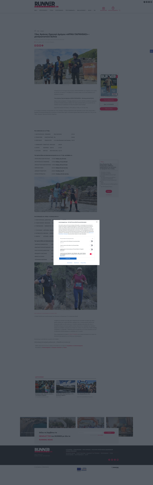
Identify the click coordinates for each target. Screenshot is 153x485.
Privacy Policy (83, 262)
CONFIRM (68, 258)
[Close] (97, 222)
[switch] (91, 241)
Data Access (76, 262)
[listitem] (76, 238)
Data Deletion (69, 262)
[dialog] (76, 242)
